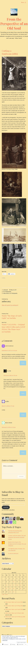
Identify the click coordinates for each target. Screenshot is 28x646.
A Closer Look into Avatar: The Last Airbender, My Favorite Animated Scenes (17, 537)
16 (10, 585)
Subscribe (5, 507)
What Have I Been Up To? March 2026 (14, 613)
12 (20, 581)
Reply (22, 363)
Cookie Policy (4, 640)
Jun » (6, 594)
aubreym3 (5, 289)
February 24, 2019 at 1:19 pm (9, 427)
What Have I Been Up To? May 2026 (14, 605)
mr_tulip (9, 371)
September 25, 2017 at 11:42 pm (9, 350)
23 (10, 588)
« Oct (3, 594)
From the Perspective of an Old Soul (14, 23)
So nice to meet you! (13, 553)
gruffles (7, 401)
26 (20, 588)
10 (13, 581)
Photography (8, 291)
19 (20, 585)
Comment (21, 476)
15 (6, 585)
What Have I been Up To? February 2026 (15, 616)
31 (13, 592)
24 (13, 588)
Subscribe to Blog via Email (12, 493)
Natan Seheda (8, 422)
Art (4, 291)
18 (17, 585)
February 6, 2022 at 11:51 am (10, 375)
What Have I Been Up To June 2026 (14, 602)
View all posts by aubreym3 (10, 305)
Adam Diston (6, 293)
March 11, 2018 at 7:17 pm (8, 406)
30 (10, 592)
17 (13, 585)
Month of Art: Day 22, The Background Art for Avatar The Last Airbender (17, 543)
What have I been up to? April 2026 (14, 609)
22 (6, 588)
